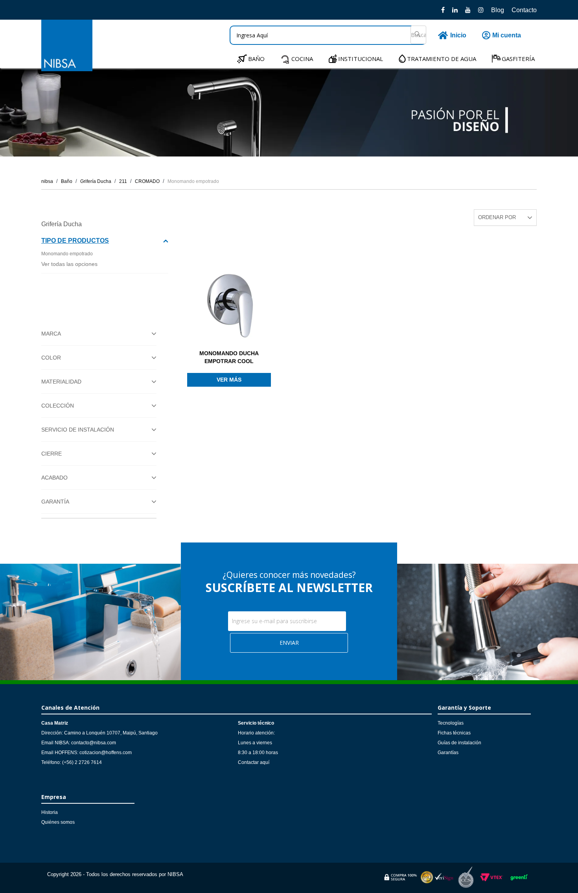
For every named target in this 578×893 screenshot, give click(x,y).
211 (123, 181)
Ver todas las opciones (69, 264)
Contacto (524, 10)
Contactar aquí (253, 762)
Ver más (229, 379)
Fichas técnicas (454, 733)
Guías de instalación (459, 742)
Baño (66, 181)
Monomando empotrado (193, 181)
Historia (49, 812)
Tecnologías (451, 723)
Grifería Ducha (95, 181)
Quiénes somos (58, 822)
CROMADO (147, 181)
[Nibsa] (66, 69)
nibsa (47, 181)
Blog (497, 10)
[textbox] (328, 35)
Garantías (448, 752)
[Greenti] (519, 881)
